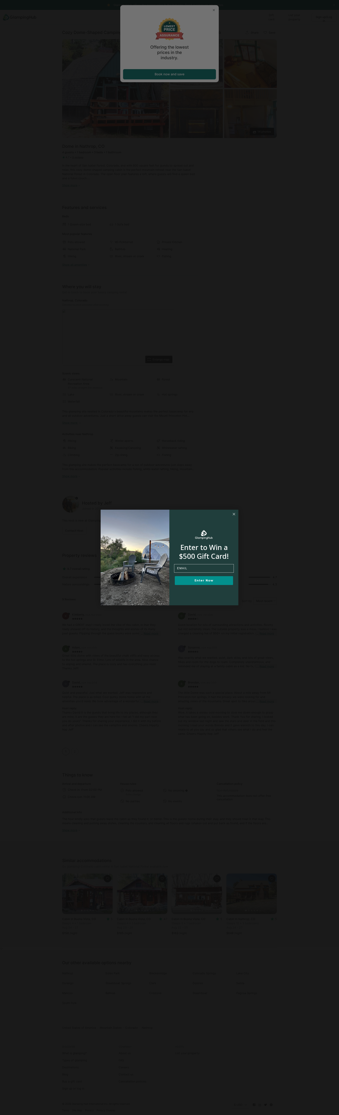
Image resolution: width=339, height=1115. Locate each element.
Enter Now (204, 580)
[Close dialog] (234, 514)
